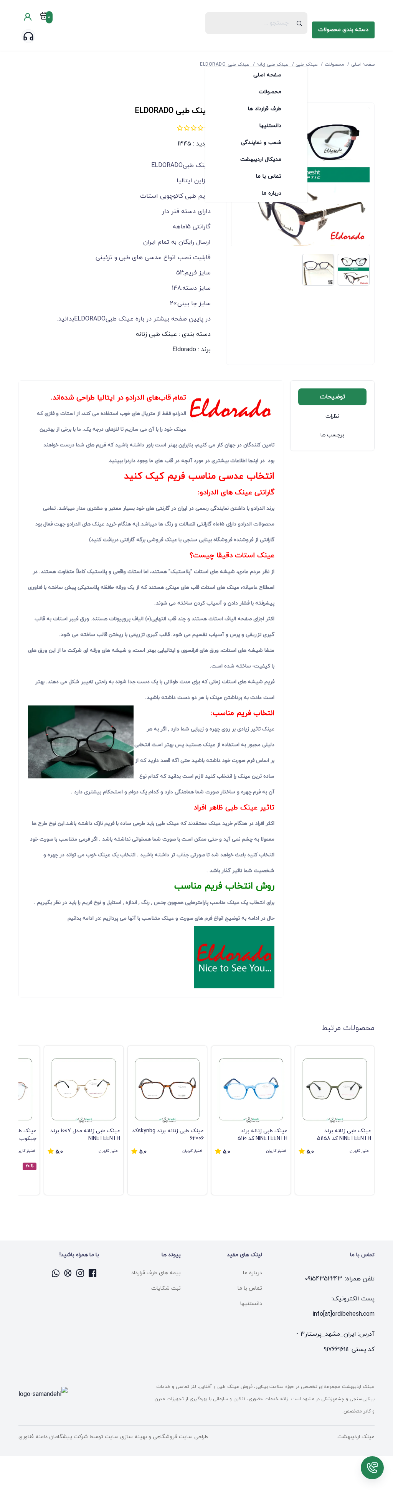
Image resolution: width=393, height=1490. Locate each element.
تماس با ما (268, 176)
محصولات (270, 92)
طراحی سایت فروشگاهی (179, 1436)
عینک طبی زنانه (156, 334)
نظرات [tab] (332, 416)
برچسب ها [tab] (332, 435)
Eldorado (184, 349)
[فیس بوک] (93, 1273)
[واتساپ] (56, 1273)
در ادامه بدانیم (83, 918)
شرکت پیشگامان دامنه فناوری (53, 1436)
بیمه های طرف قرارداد (156, 1273)
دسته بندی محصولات (343, 29)
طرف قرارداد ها (264, 108)
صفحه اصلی (267, 75)
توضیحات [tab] (332, 397)
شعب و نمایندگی (261, 142)
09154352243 (323, 1279)
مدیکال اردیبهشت (260, 159)
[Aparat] (68, 1273)
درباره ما (271, 193)
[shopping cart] (44, 17)
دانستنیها (270, 125)
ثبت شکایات (166, 1288)
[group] (335, 1120)
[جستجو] (299, 23)
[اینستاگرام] (80, 1273)
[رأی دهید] (200, 127)
